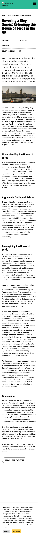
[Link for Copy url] (20, 51)
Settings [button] (6, 531)
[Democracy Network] (9, 4)
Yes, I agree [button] (16, 531)
